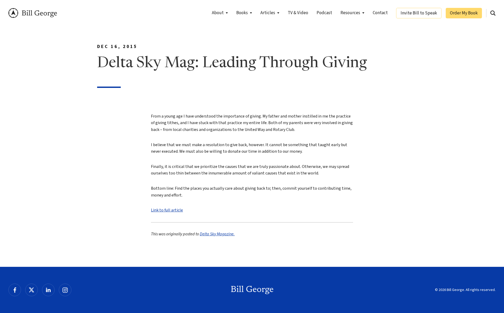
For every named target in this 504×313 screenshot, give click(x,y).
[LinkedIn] (48, 290)
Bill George (32, 13)
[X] (31, 290)
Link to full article (167, 210)
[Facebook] (14, 290)
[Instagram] (65, 290)
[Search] (493, 13)
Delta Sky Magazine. (217, 234)
